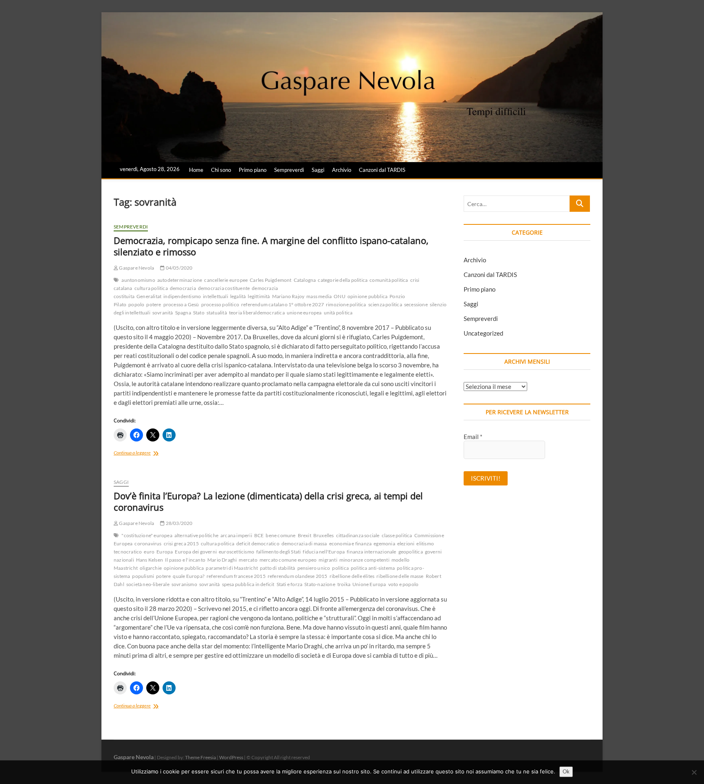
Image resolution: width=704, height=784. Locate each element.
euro (149, 552)
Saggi (318, 170)
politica (340, 568)
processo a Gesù (181, 304)
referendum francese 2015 (236, 576)
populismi (143, 576)
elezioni (406, 543)
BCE (259, 535)
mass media (319, 296)
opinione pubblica (367, 296)
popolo (136, 304)
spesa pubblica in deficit (248, 584)
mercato (248, 560)
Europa (164, 552)
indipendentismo (182, 296)
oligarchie (151, 568)
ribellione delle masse (399, 576)
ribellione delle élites (352, 576)
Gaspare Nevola (136, 268)
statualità (217, 313)
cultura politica (151, 288)
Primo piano (252, 170)
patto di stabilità (277, 568)
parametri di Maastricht (232, 568)
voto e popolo (403, 584)
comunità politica (389, 280)
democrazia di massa (304, 543)
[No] (694, 772)
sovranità (162, 313)
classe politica (397, 535)
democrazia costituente (224, 288)
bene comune (280, 535)
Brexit (304, 535)
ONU (339, 296)
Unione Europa (369, 584)
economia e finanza (350, 543)
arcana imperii (236, 535)
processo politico (220, 304)
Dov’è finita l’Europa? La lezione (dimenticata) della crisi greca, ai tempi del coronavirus (268, 501)
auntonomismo (138, 280)
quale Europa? (189, 576)
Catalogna (305, 280)
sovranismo (184, 584)
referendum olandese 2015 (298, 576)
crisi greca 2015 (181, 543)
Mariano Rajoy (288, 296)
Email (473, 436)
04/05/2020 (178, 268)
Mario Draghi (222, 560)
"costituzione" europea (146, 535)
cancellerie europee (226, 280)
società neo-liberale (147, 584)
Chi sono (221, 170)
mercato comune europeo (288, 560)
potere (153, 304)
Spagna (183, 313)
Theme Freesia (200, 757)
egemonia (384, 543)
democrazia (183, 288)
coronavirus (147, 543)
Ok (566, 771)
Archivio (341, 170)
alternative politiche (196, 535)
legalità (238, 296)
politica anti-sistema (373, 568)
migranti (328, 560)
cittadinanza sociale (358, 535)
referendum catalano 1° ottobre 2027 (282, 304)
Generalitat (148, 296)
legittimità (259, 296)
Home (196, 170)
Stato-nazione (319, 584)
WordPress (231, 757)
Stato (199, 313)
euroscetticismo (236, 552)
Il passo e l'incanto (185, 560)
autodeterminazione (179, 280)
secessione (416, 304)
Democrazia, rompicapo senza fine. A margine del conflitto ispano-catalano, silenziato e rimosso (271, 246)
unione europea (304, 313)
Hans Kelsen (149, 560)
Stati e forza (290, 584)
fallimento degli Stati (278, 552)
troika (343, 584)
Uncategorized (483, 333)
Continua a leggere (144, 453)
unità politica (338, 313)
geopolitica (410, 552)
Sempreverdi (289, 170)
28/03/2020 (178, 523)
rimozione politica (346, 304)
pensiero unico (313, 568)
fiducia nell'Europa (324, 552)
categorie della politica (342, 280)
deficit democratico (257, 543)
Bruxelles (323, 535)
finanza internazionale (371, 552)
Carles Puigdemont (270, 280)
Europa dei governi (196, 552)
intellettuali (215, 296)
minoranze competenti (364, 560)
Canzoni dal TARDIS (382, 170)
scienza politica (385, 304)
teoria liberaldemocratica (257, 313)
